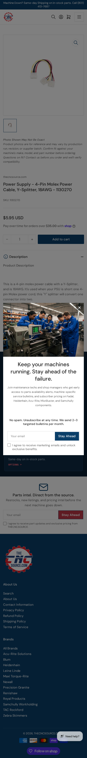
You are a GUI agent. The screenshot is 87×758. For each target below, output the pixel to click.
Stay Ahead (67, 436)
